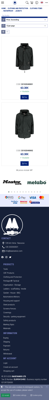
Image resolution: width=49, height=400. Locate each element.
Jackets (18, 11)
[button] (27, 2)
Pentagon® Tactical (11, 281)
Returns (6, 349)
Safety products (9, 320)
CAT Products (8, 273)
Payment (6, 346)
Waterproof (8, 11)
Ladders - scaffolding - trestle (14, 289)
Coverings (7, 312)
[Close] (47, 387)
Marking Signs (8, 324)
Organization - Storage (12, 285)
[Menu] (2, 2)
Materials (6, 328)
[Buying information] (36, 2)
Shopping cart (8, 371)
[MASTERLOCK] (12, 182)
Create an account (10, 367)
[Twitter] (10, 257)
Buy (25, 97)
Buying (5, 338)
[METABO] (36, 182)
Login (5, 363)
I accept (6, 395)
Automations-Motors (11, 296)
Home (3, 8)
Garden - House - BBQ (11, 293)
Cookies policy (37, 395)
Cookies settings (20, 395)
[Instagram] (6, 257)
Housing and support (11, 300)
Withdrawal (7, 353)
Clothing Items (36, 8)
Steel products (9, 304)
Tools (5, 269)
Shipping (6, 342)
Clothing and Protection (18, 8)
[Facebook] (2, 257)
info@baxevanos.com (13, 251)
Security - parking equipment (14, 316)
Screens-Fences (9, 308)
